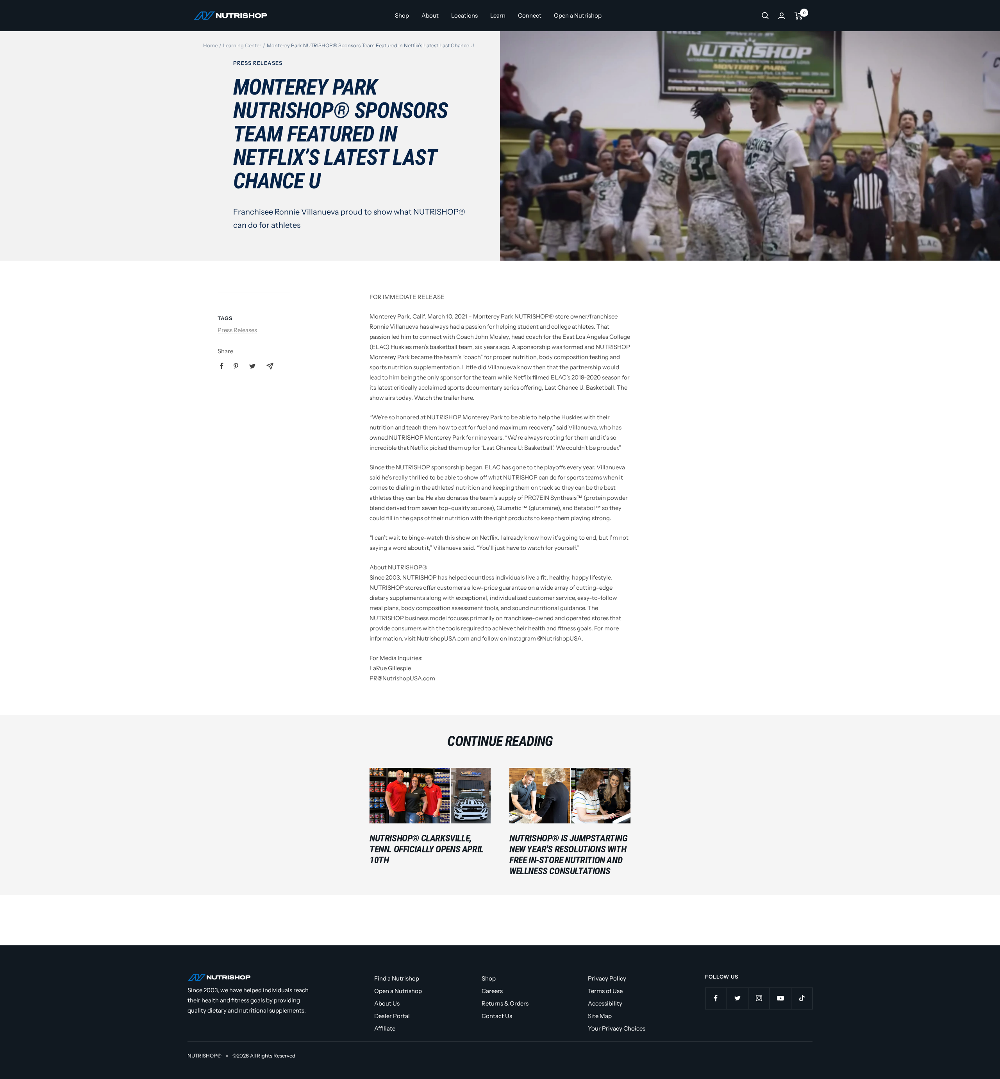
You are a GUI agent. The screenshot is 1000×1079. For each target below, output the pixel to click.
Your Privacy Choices (616, 1028)
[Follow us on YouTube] (780, 998)
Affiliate (384, 1028)
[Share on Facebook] (221, 366)
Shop (402, 15)
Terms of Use (605, 991)
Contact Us (497, 1016)
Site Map (600, 1016)
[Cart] (799, 16)
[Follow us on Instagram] (759, 998)
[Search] (765, 15)
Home (210, 45)
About (430, 15)
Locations (464, 15)
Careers (492, 991)
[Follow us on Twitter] (737, 998)
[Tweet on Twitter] (252, 366)
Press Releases (257, 63)
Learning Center (242, 45)
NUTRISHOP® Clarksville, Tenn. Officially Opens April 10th (427, 849)
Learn (497, 15)
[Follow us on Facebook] (716, 998)
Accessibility (605, 1003)
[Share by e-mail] (269, 366)
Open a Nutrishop (578, 15)
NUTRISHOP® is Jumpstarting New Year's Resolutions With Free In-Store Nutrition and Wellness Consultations (568, 855)
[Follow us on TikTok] (801, 998)
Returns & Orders (505, 1003)
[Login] (781, 16)
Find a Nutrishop (396, 978)
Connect (529, 15)
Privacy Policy (607, 978)
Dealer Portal (392, 1016)
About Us (387, 1003)
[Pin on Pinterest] (236, 366)
